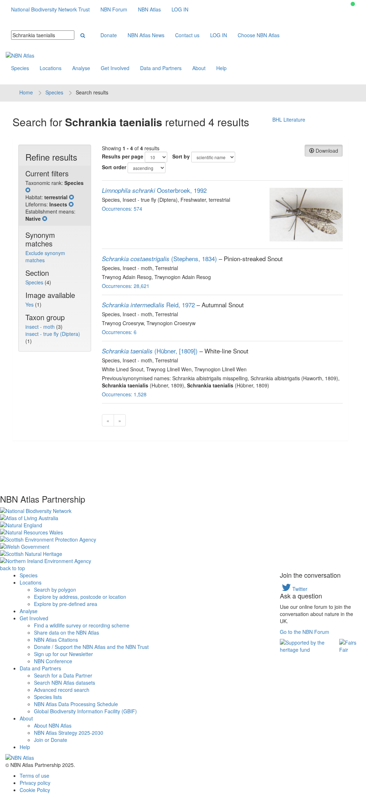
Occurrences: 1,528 (124, 394)
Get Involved (115, 68)
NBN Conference (53, 661)
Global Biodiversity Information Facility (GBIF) (85, 711)
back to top (12, 568)
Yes (30, 304)
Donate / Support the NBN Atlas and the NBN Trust (91, 646)
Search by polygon (55, 589)
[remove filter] (27, 190)
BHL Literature (288, 119)
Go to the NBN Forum (304, 631)
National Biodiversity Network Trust (50, 9)
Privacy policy (35, 782)
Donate (108, 35)
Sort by (181, 156)
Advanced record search (61, 689)
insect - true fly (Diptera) (52, 333)
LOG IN (180, 9)
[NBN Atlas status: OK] (353, 4)
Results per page (122, 156)
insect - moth (40, 326)
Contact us (187, 35)
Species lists (48, 696)
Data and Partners (161, 68)
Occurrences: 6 (119, 332)
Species (20, 68)
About (199, 68)
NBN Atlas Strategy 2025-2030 (68, 732)
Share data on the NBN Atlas (66, 632)
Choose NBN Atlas (259, 35)
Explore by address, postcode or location (80, 596)
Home (26, 92)
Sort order (114, 167)
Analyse (81, 68)
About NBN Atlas (52, 725)
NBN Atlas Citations (56, 639)
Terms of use (34, 775)
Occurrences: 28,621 (125, 285)
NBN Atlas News (146, 35)
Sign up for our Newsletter (63, 653)
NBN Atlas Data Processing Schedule (76, 704)
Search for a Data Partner (63, 675)
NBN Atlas (149, 9)
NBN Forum (113, 9)
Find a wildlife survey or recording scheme (81, 625)
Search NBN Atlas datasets (64, 682)
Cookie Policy (35, 789)
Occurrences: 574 (122, 208)
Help (221, 68)
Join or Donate (50, 739)
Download (326, 150)
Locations (50, 68)
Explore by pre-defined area (65, 603)
